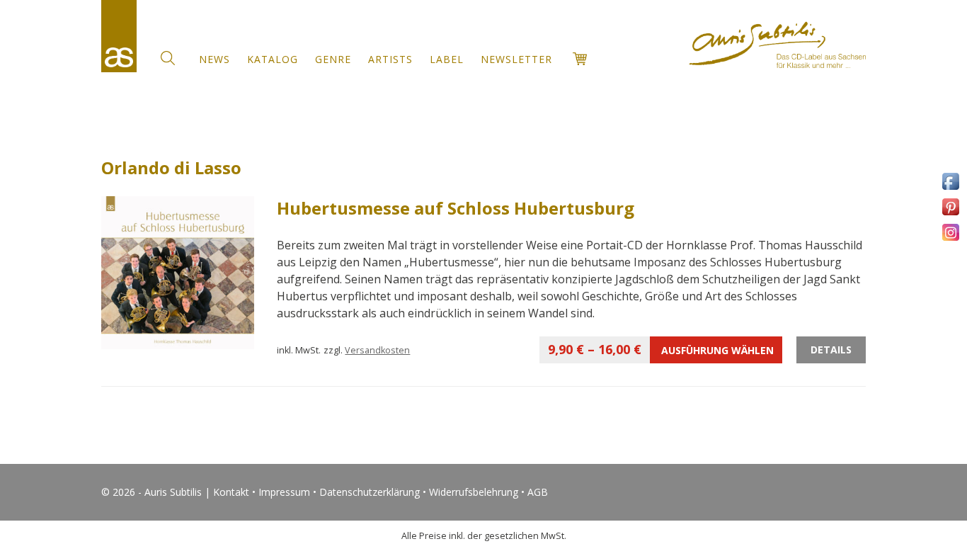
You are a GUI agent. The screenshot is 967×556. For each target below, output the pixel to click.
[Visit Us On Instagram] (950, 239)
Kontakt (231, 492)
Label (447, 59)
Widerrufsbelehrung (473, 492)
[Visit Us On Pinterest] (950, 214)
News (214, 59)
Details (831, 349)
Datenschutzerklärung (369, 492)
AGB (537, 492)
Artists (390, 59)
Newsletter (516, 59)
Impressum (284, 492)
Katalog (272, 59)
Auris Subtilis (119, 36)
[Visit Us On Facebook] (950, 188)
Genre (333, 59)
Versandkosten (377, 350)
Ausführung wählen (661, 349)
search (168, 58)
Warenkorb (579, 59)
